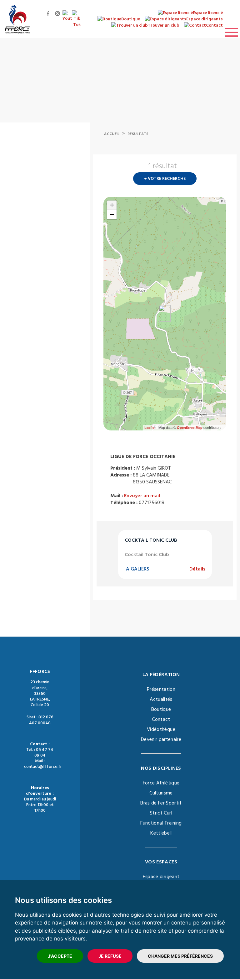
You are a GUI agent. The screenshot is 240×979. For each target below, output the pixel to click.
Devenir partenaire (161, 739)
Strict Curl (161, 813)
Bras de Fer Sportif (161, 802)
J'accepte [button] (60, 956)
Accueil (111, 134)
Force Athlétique (161, 782)
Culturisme (161, 792)
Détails (197, 568)
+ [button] (112, 205)
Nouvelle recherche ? (224, 168)
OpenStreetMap (189, 427)
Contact (161, 719)
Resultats (138, 134)
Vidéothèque (161, 729)
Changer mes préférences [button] (180, 956)
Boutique (161, 709)
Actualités (161, 699)
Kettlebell (161, 833)
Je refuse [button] (110, 956)
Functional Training (161, 823)
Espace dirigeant (161, 876)
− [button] (112, 214)
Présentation (161, 689)
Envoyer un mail (142, 495)
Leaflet (150, 427)
